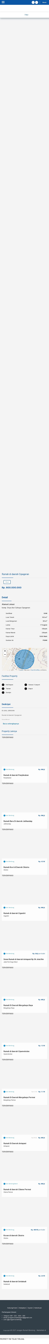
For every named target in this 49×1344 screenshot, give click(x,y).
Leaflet (21, 670)
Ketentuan (38, 1308)
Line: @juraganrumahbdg (12, 1319)
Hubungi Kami (12, 1308)
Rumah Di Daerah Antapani (15, 1143)
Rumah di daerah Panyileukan (16, 775)
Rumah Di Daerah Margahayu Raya (18, 1005)
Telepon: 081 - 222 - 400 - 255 (14, 1316)
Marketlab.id (41, 1330)
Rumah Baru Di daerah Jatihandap (18, 821)
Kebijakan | (23, 1308)
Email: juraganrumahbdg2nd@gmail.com (18, 1317)
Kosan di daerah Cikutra (14, 1235)
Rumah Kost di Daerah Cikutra (16, 867)
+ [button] (5, 650)
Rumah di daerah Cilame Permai (17, 1189)
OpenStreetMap (35, 670)
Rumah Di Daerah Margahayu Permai (19, 1097)
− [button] (5, 654)
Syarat (30, 1308)
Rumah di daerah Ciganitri (15, 913)
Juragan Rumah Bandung (26, 1330)
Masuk (44, 2)
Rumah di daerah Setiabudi (15, 1281)
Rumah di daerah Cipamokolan (16, 1051)
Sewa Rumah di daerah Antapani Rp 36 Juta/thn (24, 959)
